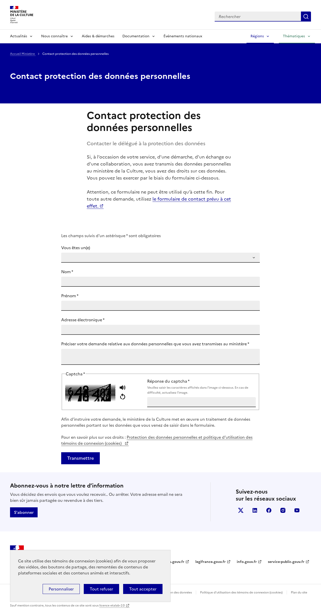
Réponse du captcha (197, 386)
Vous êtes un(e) (75, 248)
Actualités (18, 36)
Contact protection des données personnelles (100, 76)
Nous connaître (54, 36)
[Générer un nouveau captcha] (122, 397)
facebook (269, 510)
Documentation (135, 36)
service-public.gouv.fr (286, 561)
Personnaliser (61, 589)
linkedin (255, 510)
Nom (67, 272)
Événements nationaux (183, 36)
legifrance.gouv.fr (210, 561)
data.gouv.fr (174, 561)
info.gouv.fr (247, 561)
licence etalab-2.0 (112, 605)
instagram (283, 510)
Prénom (69, 296)
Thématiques (294, 36)
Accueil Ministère (23, 54)
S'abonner (24, 512)
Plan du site (299, 592)
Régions (257, 36)
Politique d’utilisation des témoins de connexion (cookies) (241, 592)
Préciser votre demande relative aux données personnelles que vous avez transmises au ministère (155, 344)
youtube (297, 510)
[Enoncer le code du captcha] (122, 388)
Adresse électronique (83, 320)
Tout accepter (142, 589)
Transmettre (80, 458)
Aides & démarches (98, 36)
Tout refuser (101, 589)
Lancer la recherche (306, 17)
